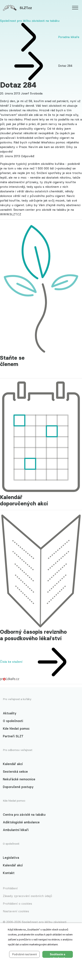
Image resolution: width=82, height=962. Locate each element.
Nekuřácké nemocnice (19, 779)
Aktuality (9, 713)
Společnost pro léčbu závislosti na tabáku (29, 21)
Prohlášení (10, 888)
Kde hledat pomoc (16, 728)
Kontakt (8, 873)
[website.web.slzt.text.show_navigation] (75, 8)
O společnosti (13, 721)
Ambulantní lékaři (16, 830)
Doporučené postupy (18, 787)
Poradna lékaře (68, 37)
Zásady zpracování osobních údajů (27, 896)
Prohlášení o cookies (17, 903)
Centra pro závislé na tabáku (24, 814)
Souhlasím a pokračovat (57, 955)
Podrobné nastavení (24, 954)
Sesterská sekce (15, 771)
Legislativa (11, 858)
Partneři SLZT (13, 736)
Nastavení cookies (16, 911)
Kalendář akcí (13, 764)
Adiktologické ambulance (21, 822)
